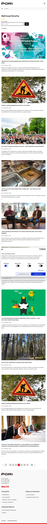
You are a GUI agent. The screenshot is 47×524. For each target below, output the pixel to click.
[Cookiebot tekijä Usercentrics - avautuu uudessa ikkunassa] (40, 249)
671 (32, 464)
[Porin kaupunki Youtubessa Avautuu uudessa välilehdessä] (6, 487)
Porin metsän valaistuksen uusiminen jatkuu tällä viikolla (16, 362)
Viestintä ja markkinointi (7, 502)
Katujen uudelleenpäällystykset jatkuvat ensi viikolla (15, 105)
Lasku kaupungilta (30, 494)
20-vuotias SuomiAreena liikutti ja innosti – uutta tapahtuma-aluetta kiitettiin (22, 146)
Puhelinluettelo (5, 494)
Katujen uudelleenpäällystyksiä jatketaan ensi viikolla (15, 403)
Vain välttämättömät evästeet (23, 273)
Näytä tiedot (40, 270)
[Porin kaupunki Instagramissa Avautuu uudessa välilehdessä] (4, 487)
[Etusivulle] (6, 3)
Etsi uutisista (4, 21)
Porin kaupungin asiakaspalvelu (9, 510)
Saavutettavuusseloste (12, 520)
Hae (26, 24)
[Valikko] (44, 3)
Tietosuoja (3, 520)
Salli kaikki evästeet (38, 273)
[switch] (17, 266)
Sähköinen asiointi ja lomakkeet (9, 499)
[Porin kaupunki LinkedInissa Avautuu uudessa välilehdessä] (8, 487)
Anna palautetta (6, 497)
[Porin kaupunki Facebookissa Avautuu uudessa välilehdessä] (2, 487)
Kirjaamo (4, 512)
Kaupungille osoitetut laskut (32, 497)
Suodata (5, 28)
